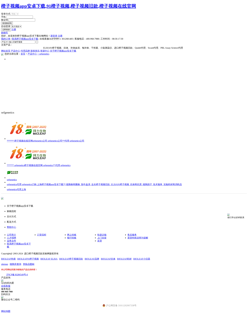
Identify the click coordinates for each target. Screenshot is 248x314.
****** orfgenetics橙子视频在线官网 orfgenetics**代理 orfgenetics (38, 165)
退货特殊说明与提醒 (137, 238)
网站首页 (5, 51)
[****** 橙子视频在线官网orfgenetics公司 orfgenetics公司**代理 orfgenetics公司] (28, 138)
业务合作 (11, 241)
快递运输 (101, 235)
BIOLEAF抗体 (108, 259)
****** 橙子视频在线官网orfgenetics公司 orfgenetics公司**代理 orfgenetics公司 (45, 141)
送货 (99, 241)
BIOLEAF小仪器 (141, 259)
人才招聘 (11, 238)
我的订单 (5, 39)
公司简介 (11, 235)
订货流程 (41, 235)
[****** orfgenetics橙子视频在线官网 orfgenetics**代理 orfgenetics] (28, 163)
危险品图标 (28, 264)
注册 (13, 29)
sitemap (4, 264)
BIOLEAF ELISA (49, 259)
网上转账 (71, 235)
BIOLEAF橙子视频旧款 (71, 259)
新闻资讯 (35, 51)
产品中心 (15, 51)
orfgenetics (12, 179)
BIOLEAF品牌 (92, 259)
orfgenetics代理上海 (16, 189)
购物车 (4, 33)
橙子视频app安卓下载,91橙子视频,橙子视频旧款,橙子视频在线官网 (68, 6)
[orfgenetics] (12, 177)
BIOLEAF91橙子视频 (28, 259)
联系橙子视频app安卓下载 (25, 39)
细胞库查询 (15, 264)
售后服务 (132, 235)
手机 (3, 17)
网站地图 (5, 311)
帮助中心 (11, 227)
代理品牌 (25, 51)
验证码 (4, 20)
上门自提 (101, 238)
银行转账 (71, 238)
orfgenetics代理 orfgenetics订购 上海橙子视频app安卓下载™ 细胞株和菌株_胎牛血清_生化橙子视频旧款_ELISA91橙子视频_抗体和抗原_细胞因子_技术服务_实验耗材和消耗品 (94, 184)
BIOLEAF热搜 (8, 259)
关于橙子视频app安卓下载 (63, 51)
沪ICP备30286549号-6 (17, 274)
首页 (23, 54)
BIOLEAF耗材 (124, 259)
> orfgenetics (43, 54)
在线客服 (5, 286)
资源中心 (44, 51)
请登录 (53, 36)
